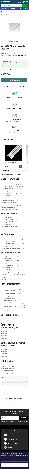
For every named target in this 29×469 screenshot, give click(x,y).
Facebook (10, 447)
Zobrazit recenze (9, 402)
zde (16, 457)
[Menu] (27, 2)
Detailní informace (21, 55)
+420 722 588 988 (12, 443)
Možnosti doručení (7, 69)
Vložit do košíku (15, 80)
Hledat (25, 5)
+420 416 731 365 (12, 439)
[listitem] (13, 156)
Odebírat (23, 418)
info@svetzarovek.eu (13, 435)
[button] (2, 156)
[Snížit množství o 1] (26, 76)
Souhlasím (14, 465)
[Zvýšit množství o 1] (26, 74)
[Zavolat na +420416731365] (19, 2)
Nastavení (14, 460)
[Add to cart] (20, 166)
